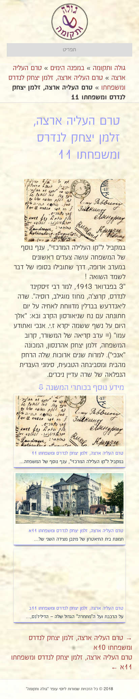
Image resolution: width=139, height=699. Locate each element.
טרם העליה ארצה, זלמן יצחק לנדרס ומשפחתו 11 (77, 453)
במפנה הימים (67, 68)
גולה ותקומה (109, 68)
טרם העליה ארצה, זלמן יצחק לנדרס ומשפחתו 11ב (76, 608)
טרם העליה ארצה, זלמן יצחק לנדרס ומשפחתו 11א (76, 531)
